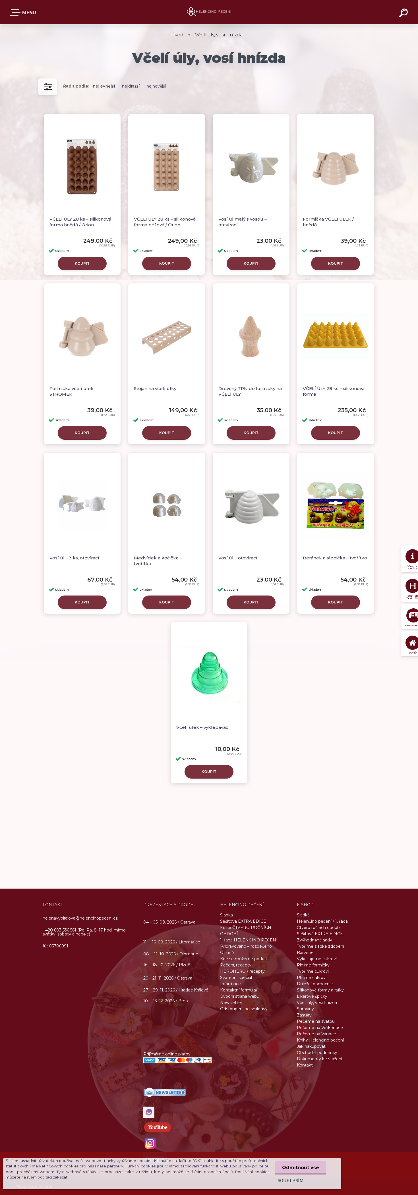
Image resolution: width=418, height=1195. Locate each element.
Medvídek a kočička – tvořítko (158, 560)
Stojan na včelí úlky (155, 388)
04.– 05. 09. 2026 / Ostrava (169, 922)
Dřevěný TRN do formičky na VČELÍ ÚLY (250, 391)
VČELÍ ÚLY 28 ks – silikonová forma (334, 391)
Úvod (177, 35)
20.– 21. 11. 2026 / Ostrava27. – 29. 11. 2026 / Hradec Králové (175, 984)
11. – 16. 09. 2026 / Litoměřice (171, 942)
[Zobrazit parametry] (47, 86)
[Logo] (209, 12)
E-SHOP (23, 13)
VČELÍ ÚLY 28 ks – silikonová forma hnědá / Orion (80, 221)
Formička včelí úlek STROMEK (71, 391)
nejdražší (131, 86)
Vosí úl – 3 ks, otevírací (74, 558)
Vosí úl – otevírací (237, 558)
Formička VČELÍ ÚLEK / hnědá (328, 221)
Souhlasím (290, 1180)
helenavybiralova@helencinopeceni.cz (80, 918)
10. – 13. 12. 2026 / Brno (165, 1001)
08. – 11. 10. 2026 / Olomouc (170, 954)
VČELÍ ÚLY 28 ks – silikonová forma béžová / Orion (165, 221)
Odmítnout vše (300, 1167)
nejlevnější (104, 86)
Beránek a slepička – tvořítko (335, 558)
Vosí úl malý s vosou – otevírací (242, 221)
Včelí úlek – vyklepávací (203, 727)
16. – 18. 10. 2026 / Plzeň (166, 965)
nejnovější (156, 86)
